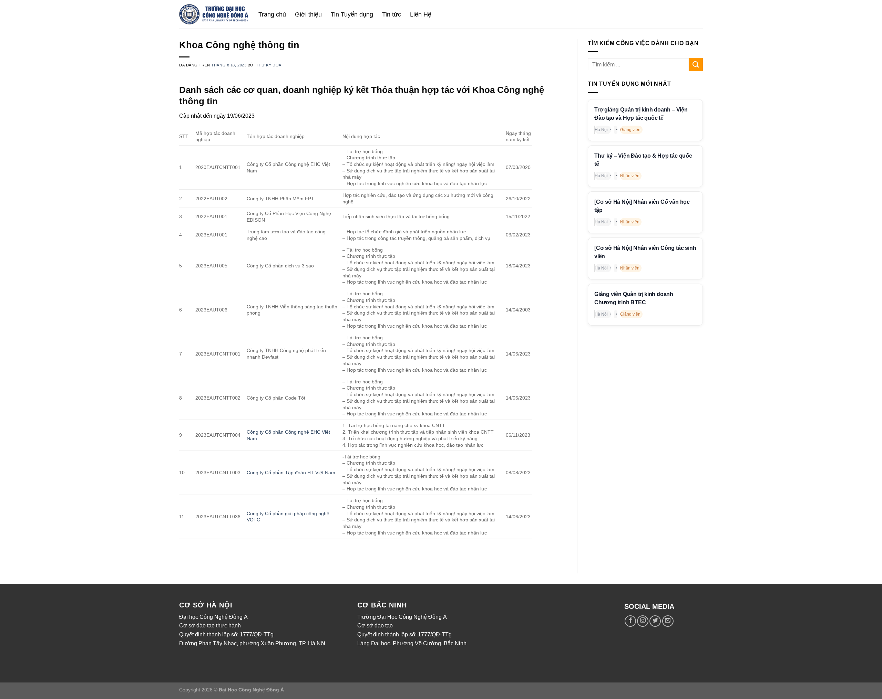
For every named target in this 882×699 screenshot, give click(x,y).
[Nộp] (696, 64)
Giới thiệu (308, 14)
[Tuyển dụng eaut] (213, 14)
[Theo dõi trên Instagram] (642, 621)
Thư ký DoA (268, 65)
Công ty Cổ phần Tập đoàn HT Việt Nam (291, 472)
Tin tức (391, 14)
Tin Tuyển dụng (352, 14)
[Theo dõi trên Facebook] (630, 621)
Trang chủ (272, 14)
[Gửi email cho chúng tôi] (668, 621)
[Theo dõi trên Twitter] (655, 621)
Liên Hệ (420, 14)
